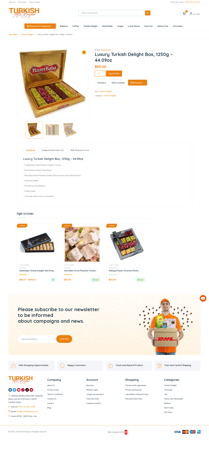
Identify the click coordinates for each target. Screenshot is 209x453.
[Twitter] (14, 390)
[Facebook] (10, 390)
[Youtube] (18, 390)
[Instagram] (23, 390)
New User (90, 385)
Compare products (93, 403)
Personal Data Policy (133, 399)
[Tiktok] (27, 390)
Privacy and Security (133, 390)
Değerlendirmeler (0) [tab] (53, 150)
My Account (22, 2)
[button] (84, 52)
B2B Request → (138, 83)
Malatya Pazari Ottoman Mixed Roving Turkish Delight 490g (123, 270)
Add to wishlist (118, 83)
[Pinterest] (31, 390)
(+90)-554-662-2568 (192, 2)
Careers (50, 403)
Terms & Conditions (55, 394)
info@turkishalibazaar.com (26, 411)
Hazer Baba (106, 50)
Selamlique (23, 268)
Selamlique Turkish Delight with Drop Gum (36, 270)
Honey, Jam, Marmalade (173, 399)
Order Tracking (34, 2)
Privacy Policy (53, 390)
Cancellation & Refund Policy (137, 394)
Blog (49, 408)
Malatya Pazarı (113, 268)
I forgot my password (94, 394)
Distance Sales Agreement (135, 385)
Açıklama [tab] (30, 150)
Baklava (167, 403)
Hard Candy (169, 408)
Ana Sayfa (13, 34)
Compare (101, 83)
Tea (165, 394)
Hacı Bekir (67, 268)
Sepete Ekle (114, 73)
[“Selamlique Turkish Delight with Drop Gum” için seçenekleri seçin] (53, 280)
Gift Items (168, 412)
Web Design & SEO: (116, 432)
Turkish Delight (27, 34)
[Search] (147, 13)
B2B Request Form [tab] (80, 150)
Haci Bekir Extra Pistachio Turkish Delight (80, 270)
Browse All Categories (40, 26)
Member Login (92, 390)
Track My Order (92, 399)
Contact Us (51, 399)
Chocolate (168, 390)
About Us (12, 2)
